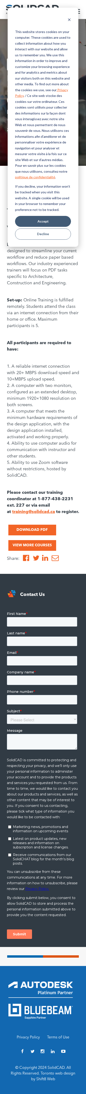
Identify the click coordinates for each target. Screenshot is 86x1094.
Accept (43, 221)
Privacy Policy (28, 1037)
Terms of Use (58, 1037)
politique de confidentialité (35, 177)
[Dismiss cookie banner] (69, 20)
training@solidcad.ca (33, 512)
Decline (43, 234)
